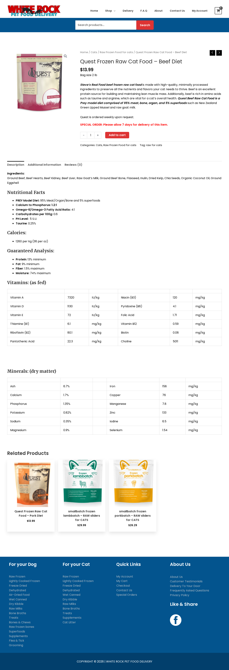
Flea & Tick (16, 641)
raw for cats (154, 145)
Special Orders (126, 595)
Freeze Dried (18, 586)
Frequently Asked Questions (189, 590)
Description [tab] (15, 165)
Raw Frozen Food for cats (116, 52)
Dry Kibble (16, 604)
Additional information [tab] (44, 165)
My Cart (122, 581)
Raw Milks (15, 608)
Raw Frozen (17, 576)
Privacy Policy (179, 595)
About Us (176, 577)
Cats (94, 52)
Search (145, 25)
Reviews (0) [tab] (73, 165)
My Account (124, 576)
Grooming (16, 645)
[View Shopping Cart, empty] (218, 10)
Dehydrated (17, 590)
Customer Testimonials (186, 581)
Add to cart (117, 135)
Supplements (18, 636)
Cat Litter (69, 622)
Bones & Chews (20, 622)
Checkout (123, 586)
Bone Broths (17, 613)
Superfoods (17, 631)
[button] (114, 11)
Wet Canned (18, 599)
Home (84, 52)
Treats (13, 618)
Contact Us (124, 590)
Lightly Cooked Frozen (24, 581)
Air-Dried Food (19, 595)
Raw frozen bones (21, 627)
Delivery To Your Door (185, 586)
